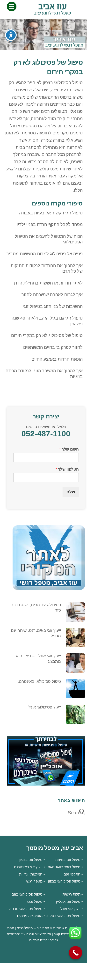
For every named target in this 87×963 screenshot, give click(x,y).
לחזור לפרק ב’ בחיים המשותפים (53, 347)
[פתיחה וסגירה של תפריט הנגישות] (11, 35)
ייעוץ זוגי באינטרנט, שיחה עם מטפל (36, 633)
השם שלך (69, 449)
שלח (70, 492)
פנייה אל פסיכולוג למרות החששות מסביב (44, 253)
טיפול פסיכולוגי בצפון (63, 82)
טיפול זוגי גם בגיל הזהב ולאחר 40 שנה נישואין (47, 321)
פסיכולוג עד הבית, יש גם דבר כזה (36, 608)
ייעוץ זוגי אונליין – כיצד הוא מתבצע (38, 659)
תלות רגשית (71, 894)
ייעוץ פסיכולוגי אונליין (43, 707)
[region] (43, 34)
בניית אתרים (38, 940)
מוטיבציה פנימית (30, 916)
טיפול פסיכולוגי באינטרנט (39, 681)
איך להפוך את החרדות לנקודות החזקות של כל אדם (47, 268)
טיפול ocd (35, 901)
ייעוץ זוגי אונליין (69, 909)
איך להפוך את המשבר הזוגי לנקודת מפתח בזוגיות (44, 373)
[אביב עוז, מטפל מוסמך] (52, 13)
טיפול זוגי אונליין (68, 901)
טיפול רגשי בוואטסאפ (64, 867)
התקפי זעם (72, 874)
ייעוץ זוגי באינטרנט (28, 867)
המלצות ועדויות (31, 874)
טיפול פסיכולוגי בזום (27, 894)
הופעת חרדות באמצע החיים (57, 359)
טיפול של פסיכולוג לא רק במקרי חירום (47, 335)
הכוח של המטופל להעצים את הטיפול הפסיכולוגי (49, 239)
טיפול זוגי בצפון (31, 860)
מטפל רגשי (34, 881)
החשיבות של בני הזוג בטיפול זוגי (53, 306)
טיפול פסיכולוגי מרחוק (25, 909)
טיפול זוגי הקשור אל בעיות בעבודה (51, 213)
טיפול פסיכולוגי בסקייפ (62, 916)
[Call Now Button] (75, 952)
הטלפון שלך (67, 469)
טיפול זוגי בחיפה (67, 860)
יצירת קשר (61, 934)
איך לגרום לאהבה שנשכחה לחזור (52, 294)
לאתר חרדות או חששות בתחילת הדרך (48, 283)
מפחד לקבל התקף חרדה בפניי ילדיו (50, 224)
